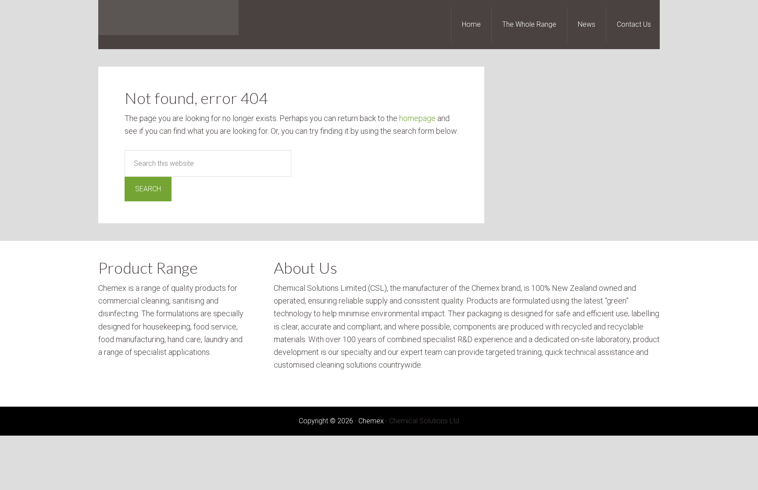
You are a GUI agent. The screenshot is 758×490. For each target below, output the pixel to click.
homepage (417, 118)
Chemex (168, 17)
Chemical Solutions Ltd (424, 421)
